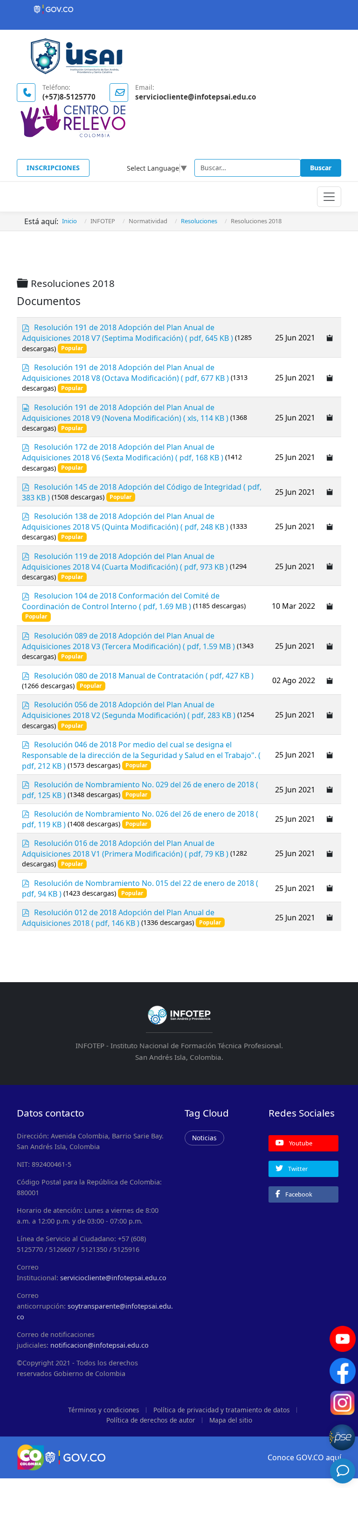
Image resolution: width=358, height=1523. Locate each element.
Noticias (204, 1137)
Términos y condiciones (103, 1409)
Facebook (298, 1194)
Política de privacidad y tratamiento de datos (221, 1409)
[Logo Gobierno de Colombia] (179, 9)
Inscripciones (53, 167)
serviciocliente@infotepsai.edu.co (113, 1277)
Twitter (297, 1168)
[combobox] (247, 168)
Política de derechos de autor (150, 1420)
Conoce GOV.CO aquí (304, 1457)
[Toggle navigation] (329, 196)
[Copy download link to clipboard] (330, 337)
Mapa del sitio (230, 1420)
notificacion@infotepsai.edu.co (99, 1345)
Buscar (320, 167)
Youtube (300, 1143)
